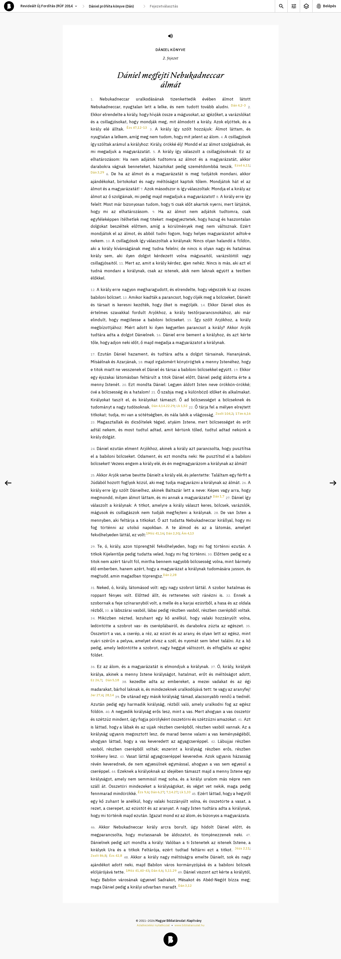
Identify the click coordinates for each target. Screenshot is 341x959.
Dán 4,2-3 (238, 105)
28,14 (109, 695)
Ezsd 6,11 (242, 165)
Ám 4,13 (187, 533)
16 (159, 335)
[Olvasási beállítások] (293, 6)
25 (93, 475)
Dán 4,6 (157, 870)
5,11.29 (170, 870)
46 (93, 827)
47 (248, 835)
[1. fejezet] (8, 483)
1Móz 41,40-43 (137, 870)
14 (203, 305)
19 (236, 370)
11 (121, 263)
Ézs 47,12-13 (137, 128)
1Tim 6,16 (243, 414)
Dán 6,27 (157, 792)
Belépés (329, 6)
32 (228, 596)
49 (180, 872)
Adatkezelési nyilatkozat (153, 925)
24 (93, 449)
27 (228, 498)
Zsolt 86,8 (98, 856)
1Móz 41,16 (155, 533)
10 (108, 241)
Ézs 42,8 (115, 856)
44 (113, 772)
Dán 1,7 (218, 496)
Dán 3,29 (97, 172)
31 (93, 588)
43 (122, 756)
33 (107, 610)
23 (93, 422)
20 (124, 385)
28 (216, 513)
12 (93, 290)
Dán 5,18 (112, 680)
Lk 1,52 (181, 406)
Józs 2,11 (242, 848)
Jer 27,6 (97, 695)
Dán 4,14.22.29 (163, 406)
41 (240, 720)
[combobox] (113, 6)
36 (93, 667)
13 (125, 298)
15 (189, 320)
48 (126, 857)
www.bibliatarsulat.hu (189, 925)
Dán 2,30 (172, 533)
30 (210, 554)
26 (244, 483)
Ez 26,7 (96, 680)
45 (194, 794)
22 (191, 407)
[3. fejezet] (333, 483)
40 (107, 712)
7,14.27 (172, 792)
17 (93, 354)
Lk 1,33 (185, 792)
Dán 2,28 (169, 575)
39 (117, 697)
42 (213, 742)
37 (213, 667)
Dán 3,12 (185, 886)
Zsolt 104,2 (224, 414)
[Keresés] (281, 6)
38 (124, 682)
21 (153, 392)
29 (93, 546)
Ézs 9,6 (143, 792)
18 (140, 362)
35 (248, 626)
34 (93, 618)
